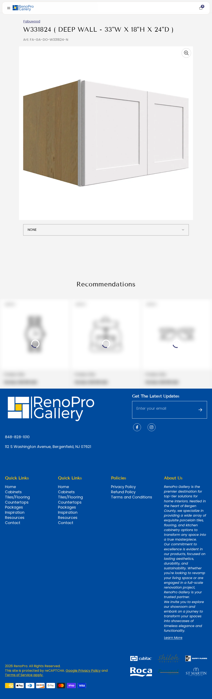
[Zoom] (186, 52)
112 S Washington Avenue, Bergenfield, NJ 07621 (48, 446)
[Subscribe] (200, 410)
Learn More (173, 638)
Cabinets (13, 492)
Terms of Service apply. (24, 675)
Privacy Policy (123, 486)
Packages (14, 507)
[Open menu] (9, 8)
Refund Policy (123, 492)
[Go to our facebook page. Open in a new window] (137, 427)
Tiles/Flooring (17, 497)
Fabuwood (31, 21)
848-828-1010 (17, 437)
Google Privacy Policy (83, 670)
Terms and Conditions (131, 497)
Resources (14, 517)
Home (10, 486)
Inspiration (14, 512)
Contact (12, 522)
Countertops (17, 502)
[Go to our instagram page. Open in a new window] (151, 427)
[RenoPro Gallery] (23, 8)
